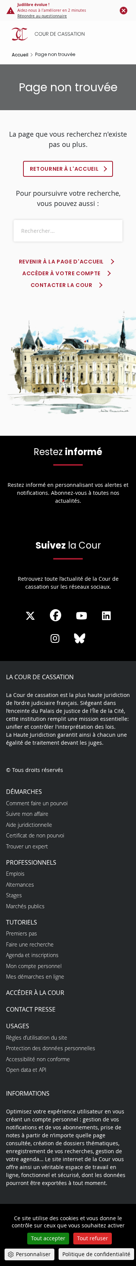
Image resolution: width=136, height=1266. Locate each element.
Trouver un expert (27, 846)
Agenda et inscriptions (32, 955)
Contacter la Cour (62, 285)
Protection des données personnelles (50, 1048)
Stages (14, 895)
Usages (17, 1026)
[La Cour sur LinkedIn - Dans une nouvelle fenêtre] (106, 616)
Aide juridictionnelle (29, 824)
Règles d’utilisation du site (36, 1037)
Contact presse (31, 1009)
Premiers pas (21, 933)
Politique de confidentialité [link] (96, 1254)
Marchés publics (25, 906)
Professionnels (31, 862)
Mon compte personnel (34, 966)
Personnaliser (33, 1254)
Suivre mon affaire (27, 813)
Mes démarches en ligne (35, 976)
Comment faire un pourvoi (37, 803)
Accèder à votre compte (61, 273)
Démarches (24, 791)
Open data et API (26, 1069)
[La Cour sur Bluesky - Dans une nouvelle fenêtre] (79, 639)
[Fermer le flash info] (123, 10)
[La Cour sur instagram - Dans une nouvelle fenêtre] (55, 639)
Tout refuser (92, 1238)
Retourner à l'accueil (64, 169)
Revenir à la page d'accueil (61, 261)
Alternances (20, 884)
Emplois (15, 873)
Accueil (20, 54)
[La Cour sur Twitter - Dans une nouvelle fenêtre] (30, 616)
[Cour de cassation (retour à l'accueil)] (70, 34)
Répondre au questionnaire (42, 16)
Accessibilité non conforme (38, 1059)
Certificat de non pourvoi (35, 835)
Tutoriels (21, 922)
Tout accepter (48, 1238)
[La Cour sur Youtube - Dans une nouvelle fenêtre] (81, 616)
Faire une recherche (30, 944)
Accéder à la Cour (35, 992)
